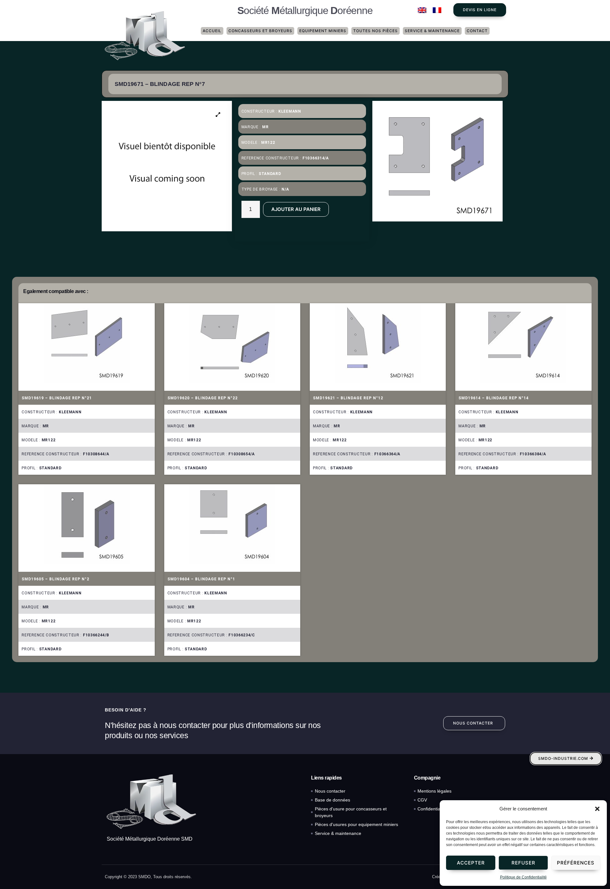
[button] (597, 809)
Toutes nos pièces (375, 30)
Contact (477, 30)
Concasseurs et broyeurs (260, 30)
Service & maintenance (432, 30)
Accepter (471, 863)
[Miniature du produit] (218, 114)
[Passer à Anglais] (422, 10)
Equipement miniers (322, 30)
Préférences (575, 863)
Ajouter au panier (296, 209)
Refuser (523, 863)
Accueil (212, 30)
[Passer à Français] (437, 10)
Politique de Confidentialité (523, 877)
